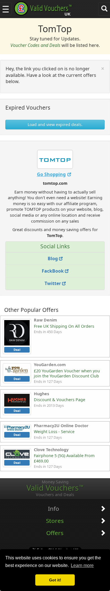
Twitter (53, 283)
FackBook (53, 271)
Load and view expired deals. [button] (55, 124)
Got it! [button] (55, 580)
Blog (53, 258)
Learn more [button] (82, 565)
